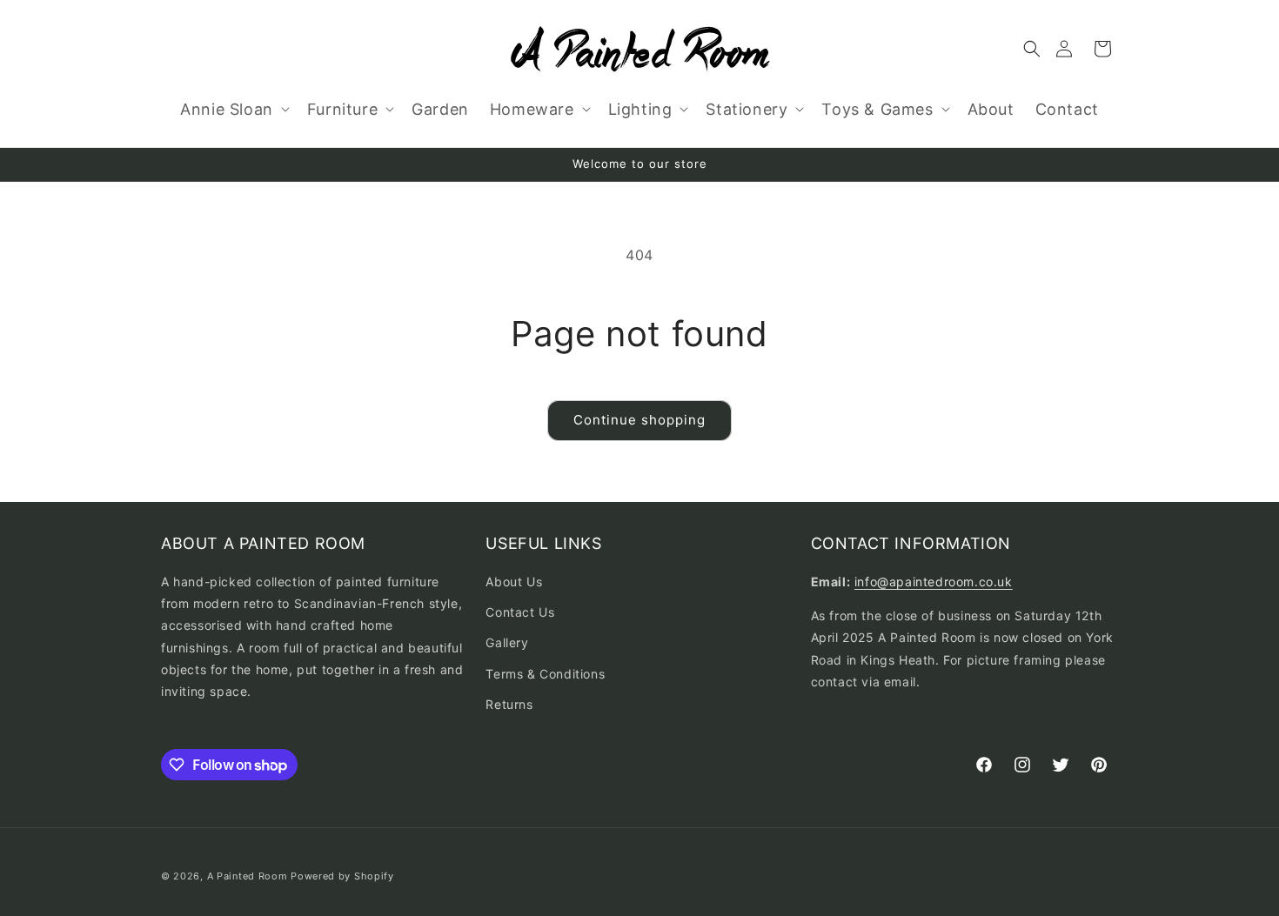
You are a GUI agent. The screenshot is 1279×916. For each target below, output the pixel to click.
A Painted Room (247, 876)
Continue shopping (639, 419)
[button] (1032, 49)
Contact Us (519, 612)
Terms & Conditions (545, 673)
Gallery (506, 642)
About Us (513, 581)
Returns (508, 704)
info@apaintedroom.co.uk (933, 581)
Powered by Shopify (342, 876)
